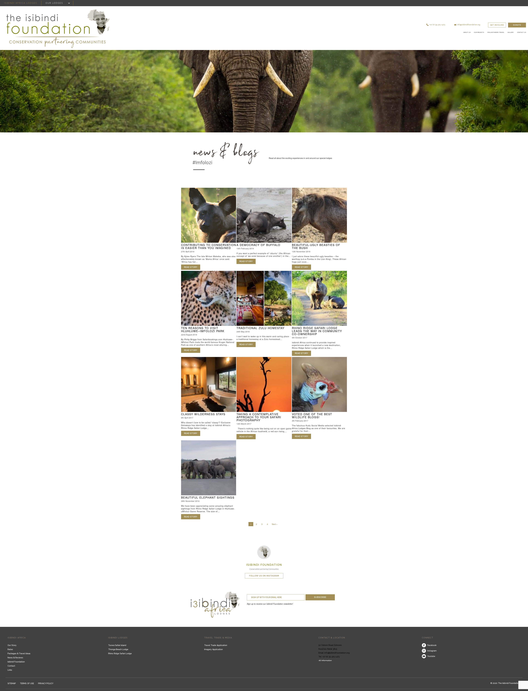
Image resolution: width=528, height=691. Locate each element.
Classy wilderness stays (203, 414)
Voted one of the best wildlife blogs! (312, 415)
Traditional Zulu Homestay (260, 328)
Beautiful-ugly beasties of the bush (316, 246)
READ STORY (192, 267)
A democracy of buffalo (258, 245)
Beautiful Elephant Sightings (207, 497)
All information (325, 660)
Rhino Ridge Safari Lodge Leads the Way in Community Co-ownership (317, 331)
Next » (274, 524)
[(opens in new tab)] (264, 552)
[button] (447, 22)
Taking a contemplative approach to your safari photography (259, 417)
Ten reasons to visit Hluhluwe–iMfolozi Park (202, 329)
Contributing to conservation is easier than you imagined (208, 246)
